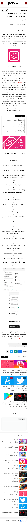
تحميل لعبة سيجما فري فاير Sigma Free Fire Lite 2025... (10, 455)
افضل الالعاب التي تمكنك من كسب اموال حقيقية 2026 (10, 474)
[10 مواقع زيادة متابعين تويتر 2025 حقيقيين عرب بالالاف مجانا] (23, 500)
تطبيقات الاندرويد (11, 344)
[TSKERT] (14, 3)
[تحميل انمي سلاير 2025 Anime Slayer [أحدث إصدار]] (23, 506)
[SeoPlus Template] (21, 521)
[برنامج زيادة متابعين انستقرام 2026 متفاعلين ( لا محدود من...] (23, 461)
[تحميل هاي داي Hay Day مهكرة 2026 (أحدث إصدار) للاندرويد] (23, 467)
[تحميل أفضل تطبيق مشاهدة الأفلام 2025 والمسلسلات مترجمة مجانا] (23, 513)
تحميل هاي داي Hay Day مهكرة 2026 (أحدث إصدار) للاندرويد (10, 468)
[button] (20, 351)
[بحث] (2, 3)
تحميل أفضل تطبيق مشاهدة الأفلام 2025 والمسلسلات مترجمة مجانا (10, 513)
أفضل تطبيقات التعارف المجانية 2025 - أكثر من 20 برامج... (8, 372)
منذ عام (24, 368)
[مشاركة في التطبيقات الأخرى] (7, 351)
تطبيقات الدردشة (22, 346)
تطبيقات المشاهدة (13, 346)
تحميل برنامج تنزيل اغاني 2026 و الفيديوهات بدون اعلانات (11, 448)
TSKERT (7, 520)
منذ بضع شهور (14, 446)
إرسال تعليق (22, 419)
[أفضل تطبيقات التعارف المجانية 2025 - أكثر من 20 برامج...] (23, 493)
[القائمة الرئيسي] (26, 3)
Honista (20, 82)
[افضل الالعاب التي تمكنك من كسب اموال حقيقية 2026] (23, 474)
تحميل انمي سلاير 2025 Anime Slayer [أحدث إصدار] (8, 388)
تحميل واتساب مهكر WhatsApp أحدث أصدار (14, 132)
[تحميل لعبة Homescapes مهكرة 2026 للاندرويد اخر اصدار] (23, 441)
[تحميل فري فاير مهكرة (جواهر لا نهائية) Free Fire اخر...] (23, 480)
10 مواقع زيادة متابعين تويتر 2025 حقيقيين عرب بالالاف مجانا (21, 388)
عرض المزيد (5, 356)
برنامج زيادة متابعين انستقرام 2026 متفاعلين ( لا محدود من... (21, 372)
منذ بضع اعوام (20, 119)
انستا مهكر (19, 339)
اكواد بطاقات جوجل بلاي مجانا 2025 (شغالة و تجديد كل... (8, 405)
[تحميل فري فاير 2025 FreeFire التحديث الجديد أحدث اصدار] (23, 487)
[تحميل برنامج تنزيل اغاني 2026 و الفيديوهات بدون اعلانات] (23, 448)
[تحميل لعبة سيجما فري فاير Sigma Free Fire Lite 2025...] (23, 454)
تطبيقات (24, 10)
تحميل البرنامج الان (14, 326)
